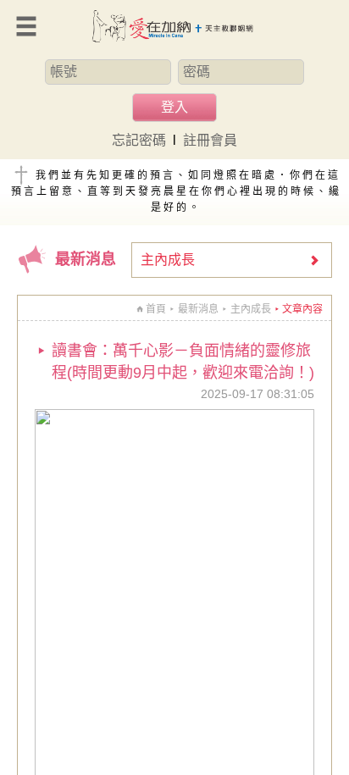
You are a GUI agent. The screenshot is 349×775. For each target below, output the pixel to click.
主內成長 (168, 259)
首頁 (156, 309)
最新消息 (198, 309)
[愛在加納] (174, 26)
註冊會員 (210, 140)
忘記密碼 (139, 140)
